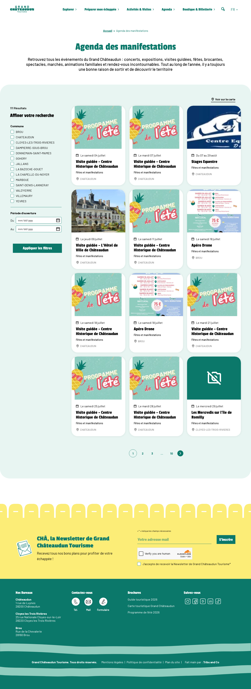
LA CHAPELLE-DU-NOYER (32, 174)
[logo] (22, 9)
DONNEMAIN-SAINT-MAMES (33, 153)
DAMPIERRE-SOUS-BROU (32, 147)
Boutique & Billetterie (197, 9)
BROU (19, 131)
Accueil (107, 30)
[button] (236, 9)
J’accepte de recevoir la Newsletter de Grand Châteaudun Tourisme (187, 564)
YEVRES (21, 201)
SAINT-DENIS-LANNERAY (32, 185)
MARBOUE (22, 179)
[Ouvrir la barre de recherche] (223, 9)
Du (12, 220)
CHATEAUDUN (25, 137)
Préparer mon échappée (100, 9)
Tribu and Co (211, 662)
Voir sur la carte (225, 99)
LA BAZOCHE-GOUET (29, 169)
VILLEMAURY (24, 195)
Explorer (68, 9)
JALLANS (22, 163)
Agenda (167, 9)
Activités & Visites (139, 9)
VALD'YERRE (24, 190)
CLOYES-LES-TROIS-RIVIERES (35, 142)
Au (12, 229)
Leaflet (225, 456)
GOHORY (21, 158)
